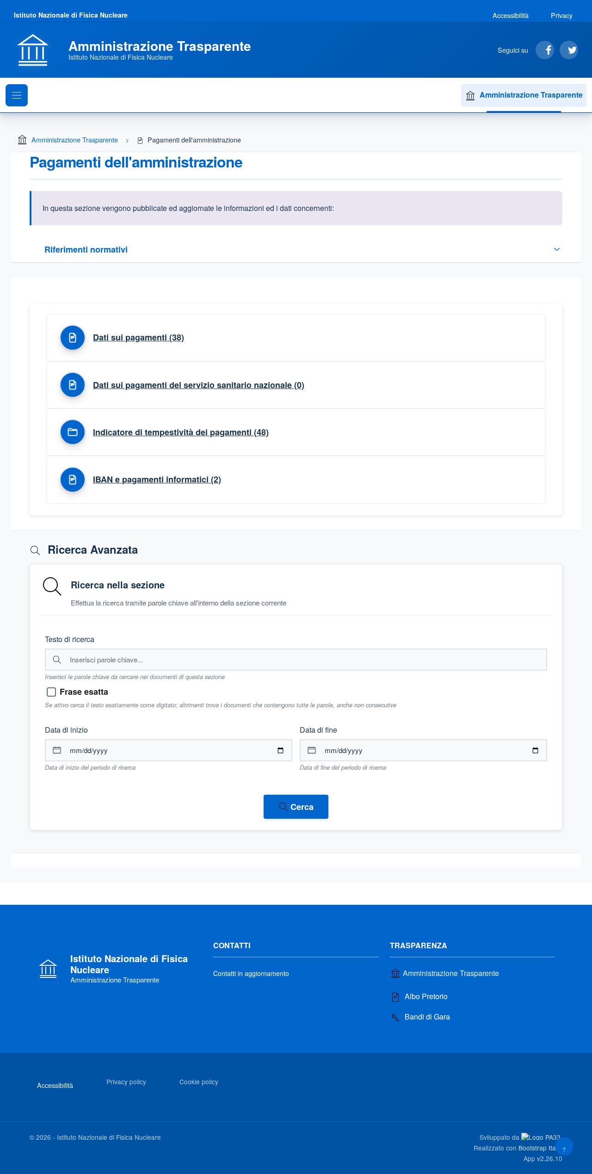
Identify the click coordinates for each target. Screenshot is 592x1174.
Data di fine (318, 729)
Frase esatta (84, 692)
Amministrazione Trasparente (531, 94)
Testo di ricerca (69, 639)
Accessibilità (511, 15)
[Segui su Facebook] (545, 50)
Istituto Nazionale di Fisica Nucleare (71, 14)
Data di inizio (66, 729)
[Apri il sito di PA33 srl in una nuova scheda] (541, 1136)
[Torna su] (564, 1146)
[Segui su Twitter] (569, 50)
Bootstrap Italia (540, 1147)
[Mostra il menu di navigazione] (17, 95)
